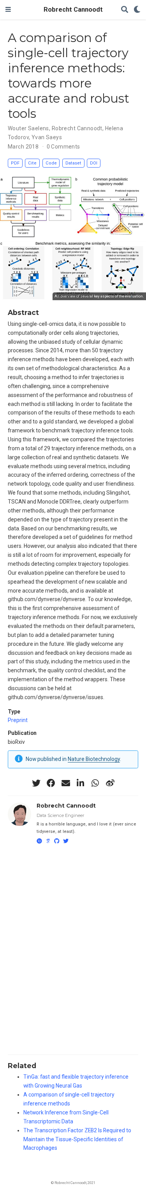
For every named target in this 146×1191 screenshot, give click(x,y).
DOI (93, 163)
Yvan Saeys (47, 137)
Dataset (73, 163)
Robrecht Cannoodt (73, 9)
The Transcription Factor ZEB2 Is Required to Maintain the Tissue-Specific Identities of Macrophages (77, 1139)
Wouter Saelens (28, 128)
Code (51, 163)
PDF (15, 163)
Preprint (18, 720)
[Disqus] (73, 948)
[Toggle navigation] (8, 9)
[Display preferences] (137, 9)
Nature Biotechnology (94, 759)
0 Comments (63, 146)
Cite (32, 163)
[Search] (124, 9)
